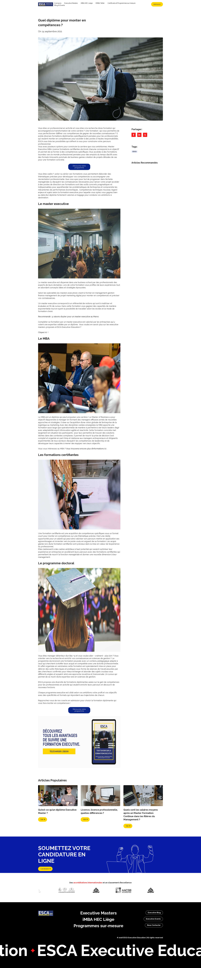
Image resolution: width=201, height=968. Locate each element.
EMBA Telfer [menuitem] (100, 3)
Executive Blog (154, 913)
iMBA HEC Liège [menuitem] (87, 3)
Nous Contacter (154, 925)
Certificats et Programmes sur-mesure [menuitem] (121, 3)
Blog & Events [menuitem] (59, 5)
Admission (157, 4)
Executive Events (153, 919)
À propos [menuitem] (57, 3)
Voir (41, 819)
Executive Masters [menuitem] (71, 3)
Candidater (44, 869)
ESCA (134, 151)
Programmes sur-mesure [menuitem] (98, 925)
